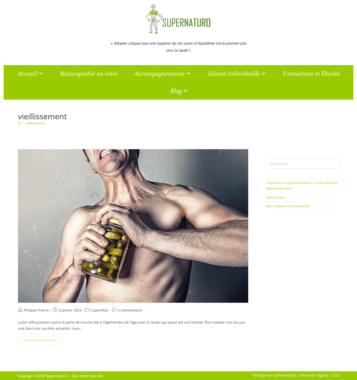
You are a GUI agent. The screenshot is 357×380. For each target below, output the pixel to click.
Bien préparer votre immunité (287, 206)
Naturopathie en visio (88, 73)
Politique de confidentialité (274, 375)
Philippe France (36, 310)
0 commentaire (130, 310)
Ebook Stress (275, 197)
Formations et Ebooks (311, 73)
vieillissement (35, 123)
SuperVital (99, 310)
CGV (336, 375)
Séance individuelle (233, 73)
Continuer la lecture (41, 339)
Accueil (27, 73)
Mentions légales (314, 375)
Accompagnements (159, 73)
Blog (175, 91)
